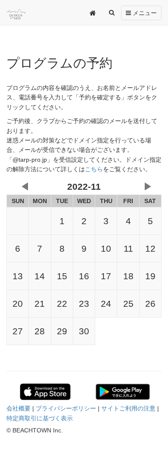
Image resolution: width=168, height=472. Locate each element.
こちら (94, 169)
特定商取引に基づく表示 (39, 418)
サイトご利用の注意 (128, 408)
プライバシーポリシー (66, 408)
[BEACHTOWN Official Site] (25, 14)
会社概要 (18, 408)
